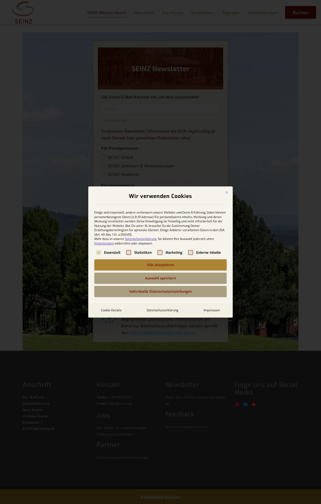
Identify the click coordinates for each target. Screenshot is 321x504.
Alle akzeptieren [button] (160, 265)
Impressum (212, 310)
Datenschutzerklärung (140, 239)
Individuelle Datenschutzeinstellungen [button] (160, 291)
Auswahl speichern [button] (160, 278)
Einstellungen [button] (104, 243)
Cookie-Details (111, 310)
